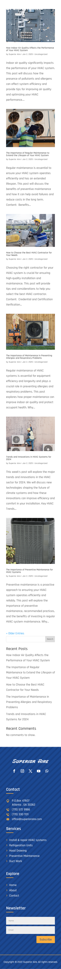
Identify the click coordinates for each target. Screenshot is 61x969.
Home (13, 885)
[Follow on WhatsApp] (46, 771)
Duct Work (15, 861)
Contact (14, 896)
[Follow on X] (30, 771)
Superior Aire (15, 54)
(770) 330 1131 (20, 814)
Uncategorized (41, 54)
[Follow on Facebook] (14, 771)
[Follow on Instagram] (22, 771)
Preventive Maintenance (24, 856)
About (13, 890)
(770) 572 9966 (21, 809)
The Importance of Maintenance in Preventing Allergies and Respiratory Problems (29, 357)
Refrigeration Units (21, 845)
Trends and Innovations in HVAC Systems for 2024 (28, 458)
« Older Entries (15, 633)
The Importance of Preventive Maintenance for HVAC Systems (29, 571)
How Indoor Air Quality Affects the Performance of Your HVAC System (30, 49)
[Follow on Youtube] (38, 771)
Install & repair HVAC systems (28, 840)
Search (50, 639)
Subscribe (46, 940)
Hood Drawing (18, 851)
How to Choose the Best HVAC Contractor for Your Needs (29, 254)
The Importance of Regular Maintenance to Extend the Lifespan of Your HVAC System (27, 154)
